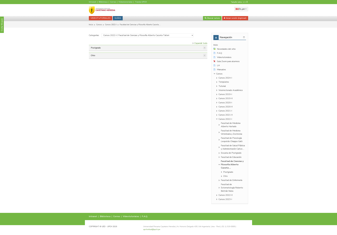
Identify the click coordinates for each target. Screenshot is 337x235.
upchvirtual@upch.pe (151, 229)
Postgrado (96, 47)
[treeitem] (229, 45)
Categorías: (94, 35)
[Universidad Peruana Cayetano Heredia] (102, 10)
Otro (93, 55)
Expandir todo (200, 43)
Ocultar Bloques (2, 24)
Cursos (219, 73)
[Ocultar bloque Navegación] (244, 37)
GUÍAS (118, 18)
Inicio (215, 44)
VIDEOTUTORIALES (100, 18)
